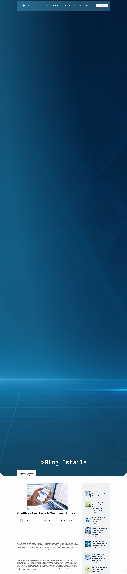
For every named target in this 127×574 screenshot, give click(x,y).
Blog (81, 5)
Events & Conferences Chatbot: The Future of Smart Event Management (99, 493)
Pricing (88, 5)
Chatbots (55, 5)
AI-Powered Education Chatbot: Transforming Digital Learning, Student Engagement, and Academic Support (99, 506)
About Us (46, 5)
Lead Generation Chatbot (69, 5)
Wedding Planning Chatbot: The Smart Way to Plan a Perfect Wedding (99, 569)
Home (39, 5)
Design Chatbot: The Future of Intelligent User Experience (99, 519)
